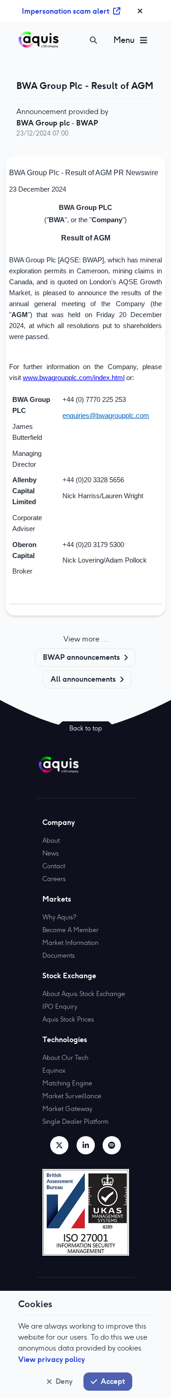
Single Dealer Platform (75, 1121)
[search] (93, 40)
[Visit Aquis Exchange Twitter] (59, 1145)
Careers (54, 879)
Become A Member (70, 930)
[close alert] (140, 11)
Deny (64, 1381)
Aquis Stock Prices (68, 1019)
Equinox (53, 1070)
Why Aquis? (59, 917)
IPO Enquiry (59, 1006)
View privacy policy (51, 1359)
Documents (58, 955)
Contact (53, 866)
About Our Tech (65, 1058)
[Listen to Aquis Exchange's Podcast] (112, 1145)
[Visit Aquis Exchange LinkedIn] (86, 1145)
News (50, 853)
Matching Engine (67, 1083)
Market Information (70, 943)
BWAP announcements (81, 657)
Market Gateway (67, 1109)
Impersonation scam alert (65, 11)
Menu (124, 40)
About (51, 840)
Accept (113, 1381)
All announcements (83, 679)
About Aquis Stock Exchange (83, 994)
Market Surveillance (71, 1096)
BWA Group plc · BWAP (57, 123)
